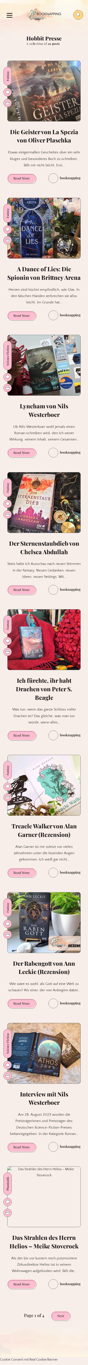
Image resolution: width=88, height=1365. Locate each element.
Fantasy (8, 76)
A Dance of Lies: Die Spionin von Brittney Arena (44, 273)
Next (60, 1316)
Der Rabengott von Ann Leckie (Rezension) (44, 967)
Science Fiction (8, 355)
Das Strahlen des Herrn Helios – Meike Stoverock (44, 1242)
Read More (24, 179)
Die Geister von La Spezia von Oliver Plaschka (44, 136)
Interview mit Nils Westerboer (44, 1098)
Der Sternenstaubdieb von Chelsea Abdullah (44, 547)
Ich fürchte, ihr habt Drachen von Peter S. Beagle (44, 688)
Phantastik (8, 1184)
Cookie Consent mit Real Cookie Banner (29, 1360)
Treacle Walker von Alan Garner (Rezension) (44, 830)
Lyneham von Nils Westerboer (44, 410)
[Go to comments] (7, 92)
